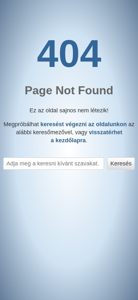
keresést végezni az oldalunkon (83, 124)
